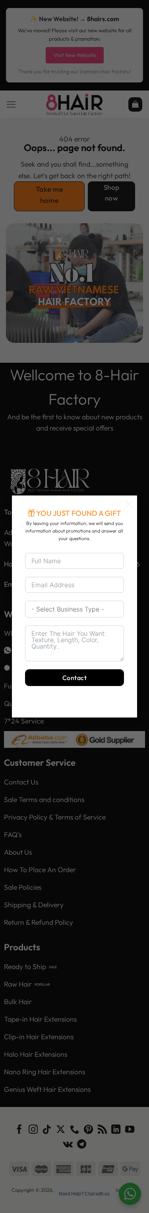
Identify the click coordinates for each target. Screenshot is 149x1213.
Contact (74, 678)
